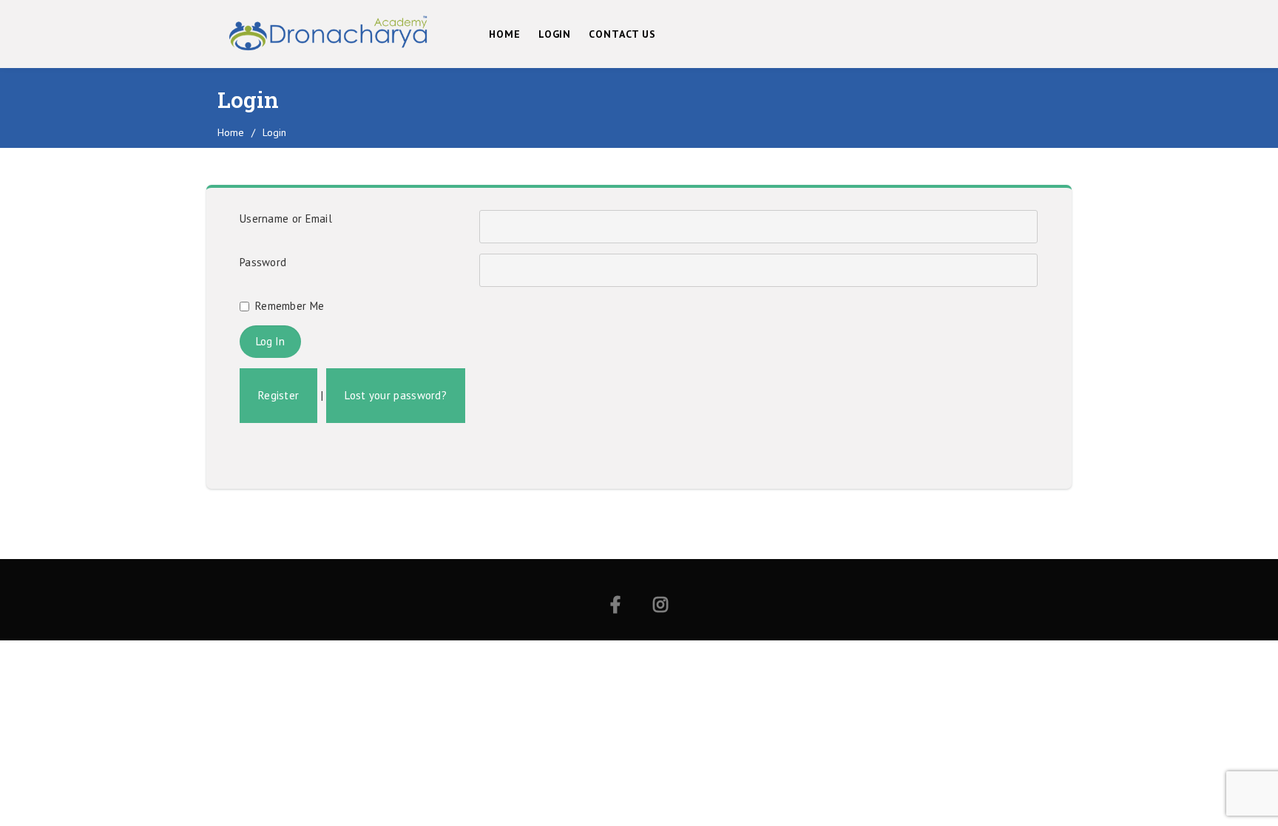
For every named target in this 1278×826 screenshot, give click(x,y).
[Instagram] (660, 607)
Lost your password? (396, 395)
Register (278, 395)
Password (263, 262)
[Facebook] (615, 607)
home (230, 132)
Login (555, 34)
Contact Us (622, 34)
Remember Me (289, 306)
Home (505, 34)
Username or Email (286, 218)
